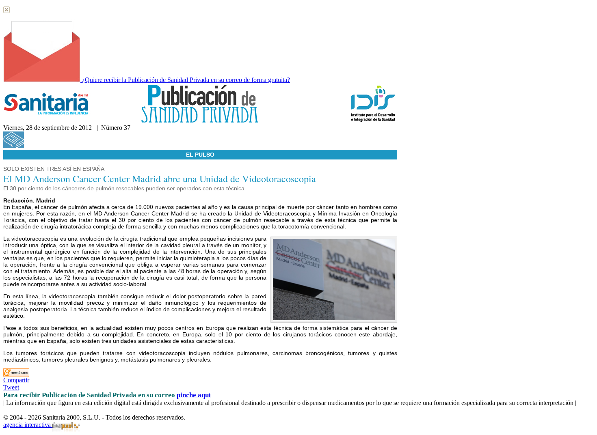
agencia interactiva (27, 424)
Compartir (16, 380)
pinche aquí (194, 395)
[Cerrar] (6, 10)
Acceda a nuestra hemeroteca (62, 145)
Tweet (11, 387)
